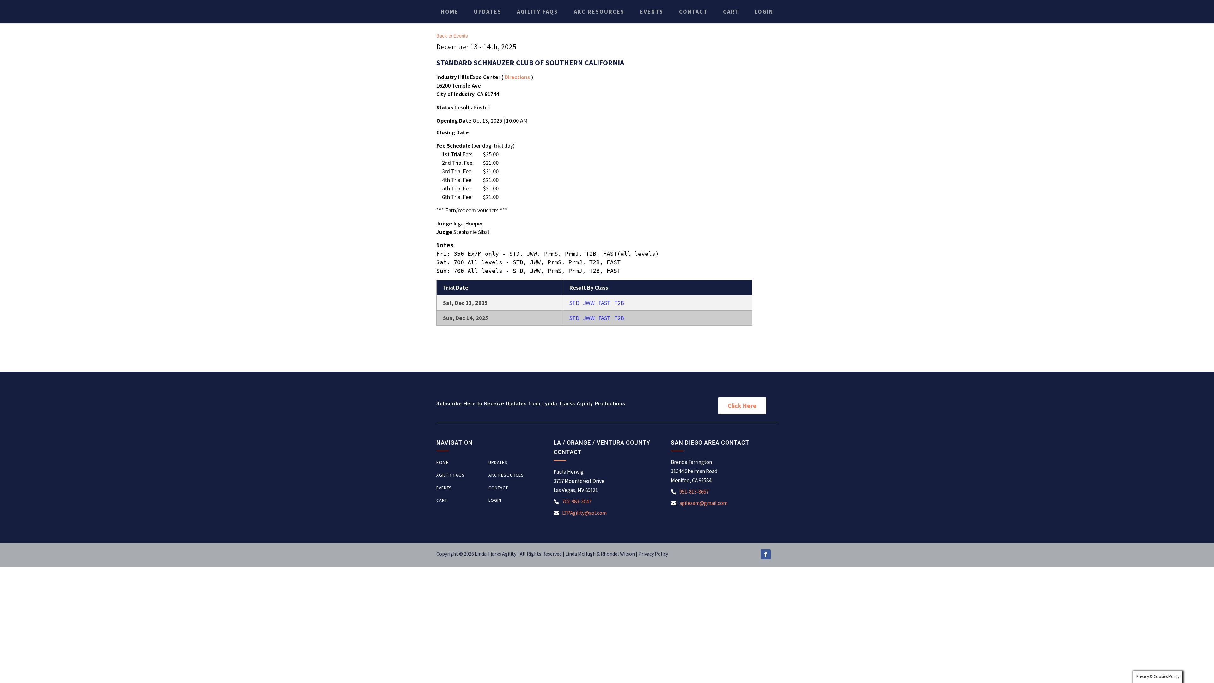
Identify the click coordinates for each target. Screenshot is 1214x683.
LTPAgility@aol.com (584, 512)
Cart (731, 11)
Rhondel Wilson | (619, 554)
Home (449, 11)
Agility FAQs (537, 11)
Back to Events (452, 36)
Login (764, 11)
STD (574, 302)
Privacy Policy (653, 554)
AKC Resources (599, 11)
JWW (589, 302)
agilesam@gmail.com (703, 503)
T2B (619, 302)
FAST (604, 302)
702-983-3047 (576, 501)
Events (651, 11)
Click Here (742, 405)
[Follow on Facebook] (766, 554)
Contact (693, 11)
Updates (487, 11)
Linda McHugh (581, 554)
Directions (517, 77)
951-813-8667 (693, 491)
